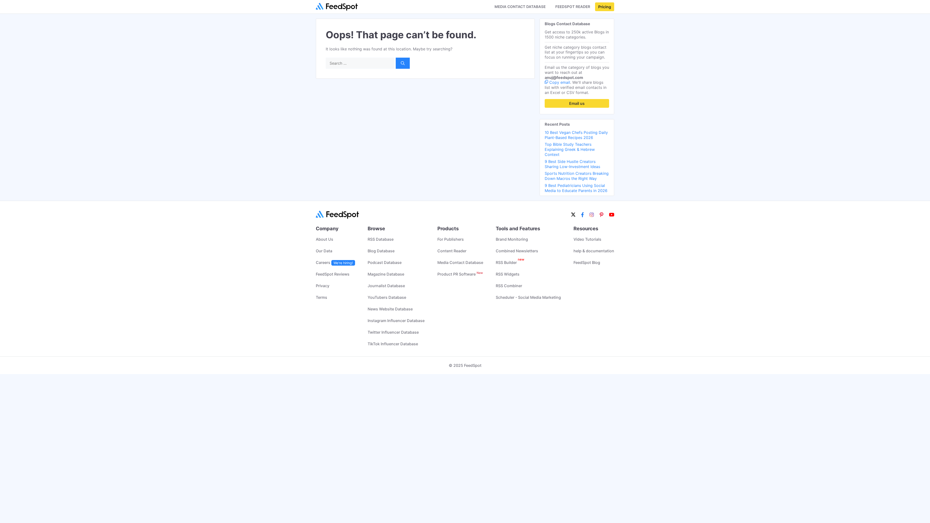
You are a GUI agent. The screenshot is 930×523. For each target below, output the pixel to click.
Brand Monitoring (512, 239)
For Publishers (450, 239)
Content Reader (451, 250)
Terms (321, 297)
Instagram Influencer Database (396, 320)
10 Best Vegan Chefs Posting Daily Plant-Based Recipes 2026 (576, 135)
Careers (334, 262)
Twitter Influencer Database (393, 332)
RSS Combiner (509, 285)
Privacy (322, 285)
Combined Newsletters (517, 250)
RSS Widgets (507, 274)
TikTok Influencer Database (393, 343)
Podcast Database (385, 262)
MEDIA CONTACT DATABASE (520, 6)
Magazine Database (386, 274)
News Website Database (390, 309)
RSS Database (381, 239)
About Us (324, 239)
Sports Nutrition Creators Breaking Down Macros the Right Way (577, 176)
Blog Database (381, 250)
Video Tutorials (587, 239)
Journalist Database (386, 285)
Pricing (604, 6)
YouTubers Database (387, 297)
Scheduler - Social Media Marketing (528, 297)
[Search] (403, 63)
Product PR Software (460, 274)
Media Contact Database (460, 262)
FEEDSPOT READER (572, 6)
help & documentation (594, 250)
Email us (577, 103)
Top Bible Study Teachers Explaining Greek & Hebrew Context (570, 149)
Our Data (324, 250)
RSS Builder (510, 262)
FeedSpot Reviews (332, 274)
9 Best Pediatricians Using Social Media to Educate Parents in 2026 (576, 188)
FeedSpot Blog (587, 262)
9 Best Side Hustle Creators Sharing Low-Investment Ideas (572, 164)
